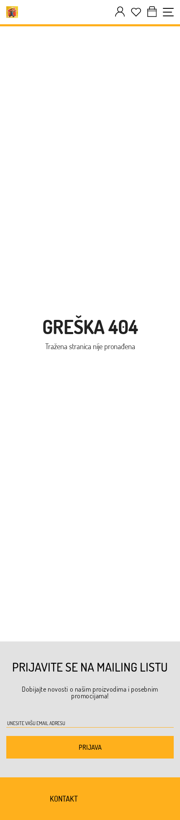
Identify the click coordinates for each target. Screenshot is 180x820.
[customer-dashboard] (120, 12)
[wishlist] (136, 12)
